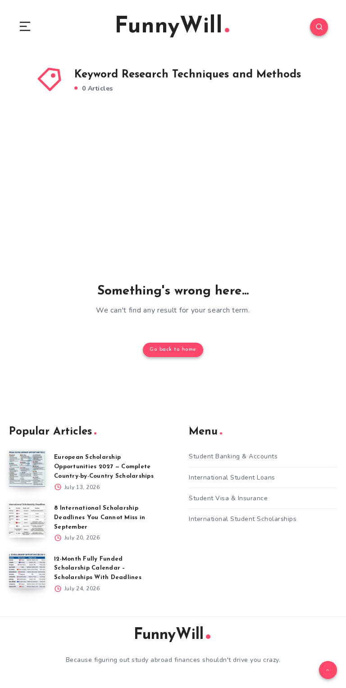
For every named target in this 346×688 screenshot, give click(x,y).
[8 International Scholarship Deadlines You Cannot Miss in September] (27, 520)
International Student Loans (232, 477)
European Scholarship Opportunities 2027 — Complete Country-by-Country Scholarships (104, 466)
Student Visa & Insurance (228, 498)
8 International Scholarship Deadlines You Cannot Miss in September (99, 517)
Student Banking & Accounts (233, 456)
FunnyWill (168, 26)
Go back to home (173, 349)
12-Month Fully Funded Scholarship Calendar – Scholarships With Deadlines (97, 568)
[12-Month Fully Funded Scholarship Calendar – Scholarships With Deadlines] (27, 570)
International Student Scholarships (242, 519)
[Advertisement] (173, 189)
